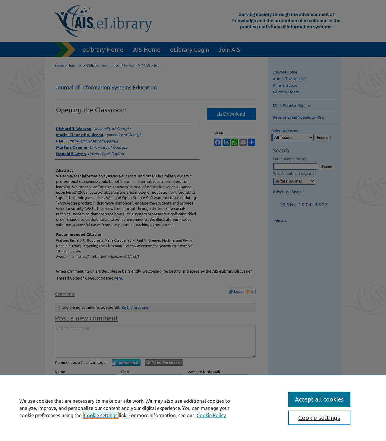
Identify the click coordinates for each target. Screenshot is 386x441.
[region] (193, 408)
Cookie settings (101, 415)
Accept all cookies (319, 399)
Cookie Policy (211, 415)
